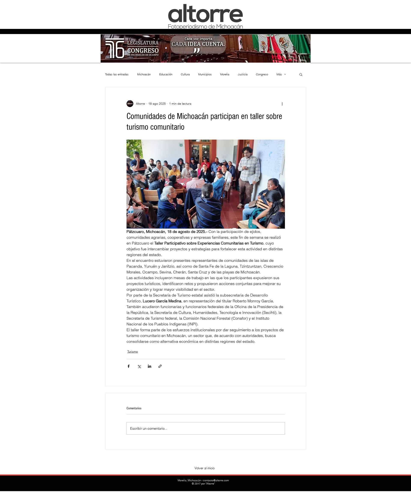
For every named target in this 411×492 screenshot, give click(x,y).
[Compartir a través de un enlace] (160, 366)
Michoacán (144, 74)
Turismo (132, 351)
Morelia (224, 74)
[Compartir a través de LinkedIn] (149, 366)
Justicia (242, 74)
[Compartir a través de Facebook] (129, 366)
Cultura (185, 74)
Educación (165, 74)
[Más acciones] (282, 103)
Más (279, 74)
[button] (301, 74)
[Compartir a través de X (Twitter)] (139, 366)
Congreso (262, 74)
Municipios (205, 74)
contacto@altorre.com (216, 480)
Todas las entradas (117, 74)
